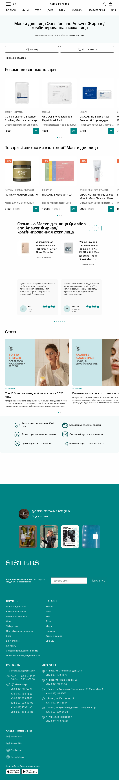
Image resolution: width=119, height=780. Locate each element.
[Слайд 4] (60, 321)
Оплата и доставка (16, 606)
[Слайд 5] (62, 321)
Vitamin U (18, 112)
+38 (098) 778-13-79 (56, 675)
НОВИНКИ (76, 10)
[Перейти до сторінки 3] (61, 137)
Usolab (46, 112)
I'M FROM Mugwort (24, 190)
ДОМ (50, 10)
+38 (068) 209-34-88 (57, 711)
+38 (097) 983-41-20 (21, 698)
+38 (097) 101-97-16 (56, 693)
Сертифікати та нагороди (19, 631)
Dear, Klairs (86, 190)
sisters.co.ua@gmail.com (23, 670)
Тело (48, 616)
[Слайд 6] (64, 321)
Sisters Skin (16, 743)
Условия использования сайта (22, 650)
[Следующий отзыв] (99, 228)
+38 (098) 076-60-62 (57, 721)
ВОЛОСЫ (11, 10)
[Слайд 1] (54, 321)
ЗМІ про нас (12, 626)
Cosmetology (17, 757)
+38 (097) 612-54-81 (21, 689)
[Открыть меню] (8, 4)
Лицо (48, 611)
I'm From (9, 190)
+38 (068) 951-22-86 (21, 707)
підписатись (98, 580)
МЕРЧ (62, 10)
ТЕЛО (38, 10)
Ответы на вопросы (16, 616)
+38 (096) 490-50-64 (22, 712)
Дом (48, 621)
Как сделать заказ (16, 611)
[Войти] (104, 4)
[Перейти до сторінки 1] (57, 137)
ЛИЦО (25, 10)
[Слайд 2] (56, 321)
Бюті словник (13, 640)
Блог (8, 636)
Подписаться (40, 516)
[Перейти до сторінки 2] (59, 137)
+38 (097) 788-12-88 (21, 693)
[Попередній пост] (23, 536)
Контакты (11, 645)
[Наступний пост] (95, 536)
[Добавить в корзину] (36, 131)
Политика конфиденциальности (23, 655)
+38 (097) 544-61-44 (56, 702)
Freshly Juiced (101, 190)
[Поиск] (14, 4)
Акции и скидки (54, 636)
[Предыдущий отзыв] (92, 228)
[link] (110, 4)
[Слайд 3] (58, 321)
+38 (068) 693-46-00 (22, 703)
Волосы (50, 606)
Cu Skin (8, 112)
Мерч (49, 626)
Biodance (47, 190)
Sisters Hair (16, 736)
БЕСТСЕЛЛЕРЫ (96, 10)
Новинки (50, 631)
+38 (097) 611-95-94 (56, 684)
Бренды (50, 640)
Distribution (16, 750)
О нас (9, 621)
